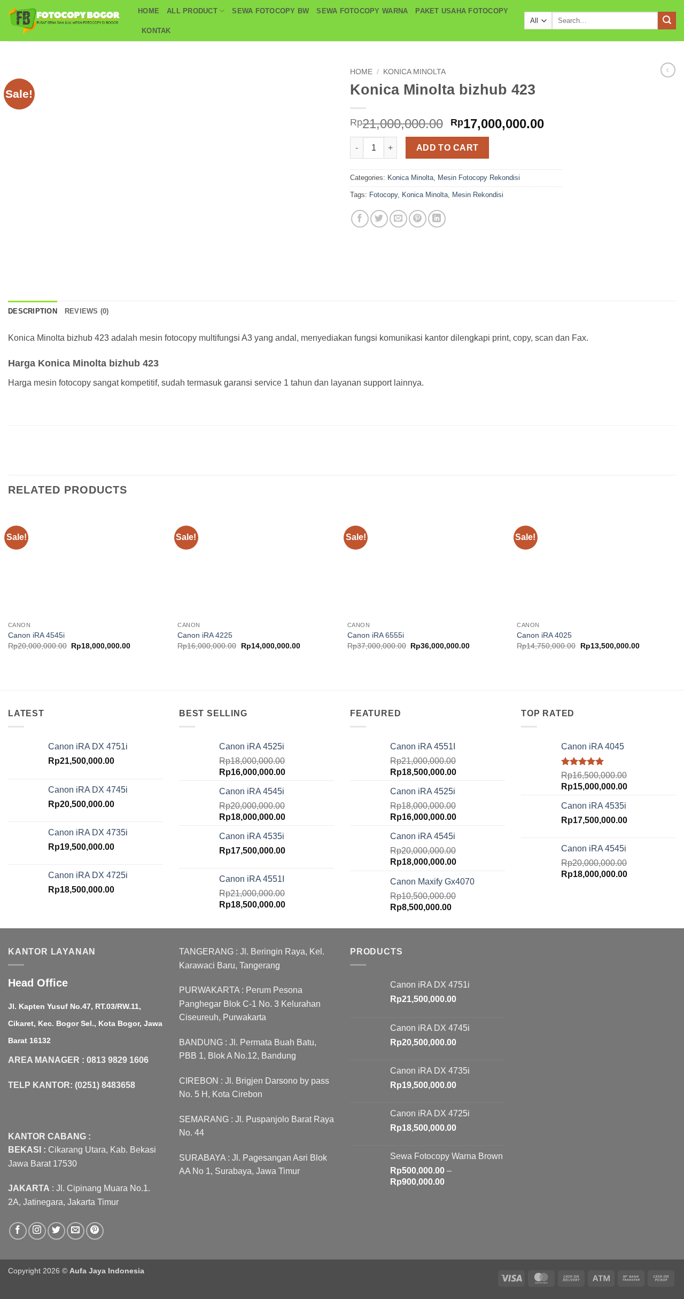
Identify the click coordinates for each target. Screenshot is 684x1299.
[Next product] (667, 69)
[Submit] (667, 21)
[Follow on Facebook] (18, 1231)
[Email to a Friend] (398, 219)
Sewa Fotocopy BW (270, 11)
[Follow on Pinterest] (95, 1231)
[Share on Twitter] (379, 219)
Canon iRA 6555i (375, 635)
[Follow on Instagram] (37, 1231)
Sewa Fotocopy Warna (362, 11)
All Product (192, 11)
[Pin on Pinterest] (417, 219)
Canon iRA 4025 (544, 635)
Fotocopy (383, 195)
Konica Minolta (414, 72)
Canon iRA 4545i (36, 635)
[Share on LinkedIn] (437, 219)
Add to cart (447, 147)
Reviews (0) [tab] (87, 311)
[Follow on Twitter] (56, 1231)
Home (361, 72)
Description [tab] (32, 311)
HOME (148, 11)
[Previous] (9, 598)
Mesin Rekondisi (477, 195)
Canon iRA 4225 (204, 635)
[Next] (675, 598)
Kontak (156, 31)
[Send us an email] (75, 1231)
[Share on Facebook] (360, 219)
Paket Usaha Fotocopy (461, 11)
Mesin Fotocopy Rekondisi (479, 178)
